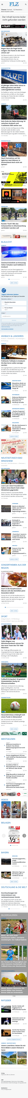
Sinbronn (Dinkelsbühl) (8, 971)
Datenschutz (14, 1081)
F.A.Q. (2, 1089)
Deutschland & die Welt (14, 887)
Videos (4, 799)
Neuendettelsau (5, 141)
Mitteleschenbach (6, 624)
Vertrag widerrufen (22, 1082)
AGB (2, 1080)
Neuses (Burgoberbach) (7, 944)
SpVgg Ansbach (5, 619)
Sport (4, 616)
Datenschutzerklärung (5, 326)
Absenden (14, 320)
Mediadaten (4, 1088)
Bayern (5, 852)
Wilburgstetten (5, 68)
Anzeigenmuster (7, 1089)
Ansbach (3, 104)
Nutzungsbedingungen (6, 1081)
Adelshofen (15, 422)
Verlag (2, 1073)
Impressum (3, 1074)
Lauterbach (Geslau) (10, 782)
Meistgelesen (8, 739)
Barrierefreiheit (4, 1082)
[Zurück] (4, 836)
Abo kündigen (20, 1081)
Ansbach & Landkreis (12, 336)
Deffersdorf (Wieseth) (18, 408)
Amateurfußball (5, 621)
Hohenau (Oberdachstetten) (12, 753)
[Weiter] (24, 836)
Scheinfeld (4, 465)
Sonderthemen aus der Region (13, 566)
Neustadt (4, 463)
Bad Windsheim (5, 31)
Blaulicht (6, 242)
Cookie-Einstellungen (13, 1082)
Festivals (9, 9)
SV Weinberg (15, 619)
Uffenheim (21, 463)
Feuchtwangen (20, 338)
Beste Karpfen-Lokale (7, 11)
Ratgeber (6, 1000)
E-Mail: (3, 313)
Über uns (9, 1074)
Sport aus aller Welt (17, 621)
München (15, 856)
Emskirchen (4, 206)
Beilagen (6, 822)
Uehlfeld (14, 545)
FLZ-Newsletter (17, 9)
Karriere (13, 1074)
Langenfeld (15, 531)
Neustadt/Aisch (16, 380)
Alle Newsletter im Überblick (7, 329)
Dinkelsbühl (11, 338)
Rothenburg (4, 341)
